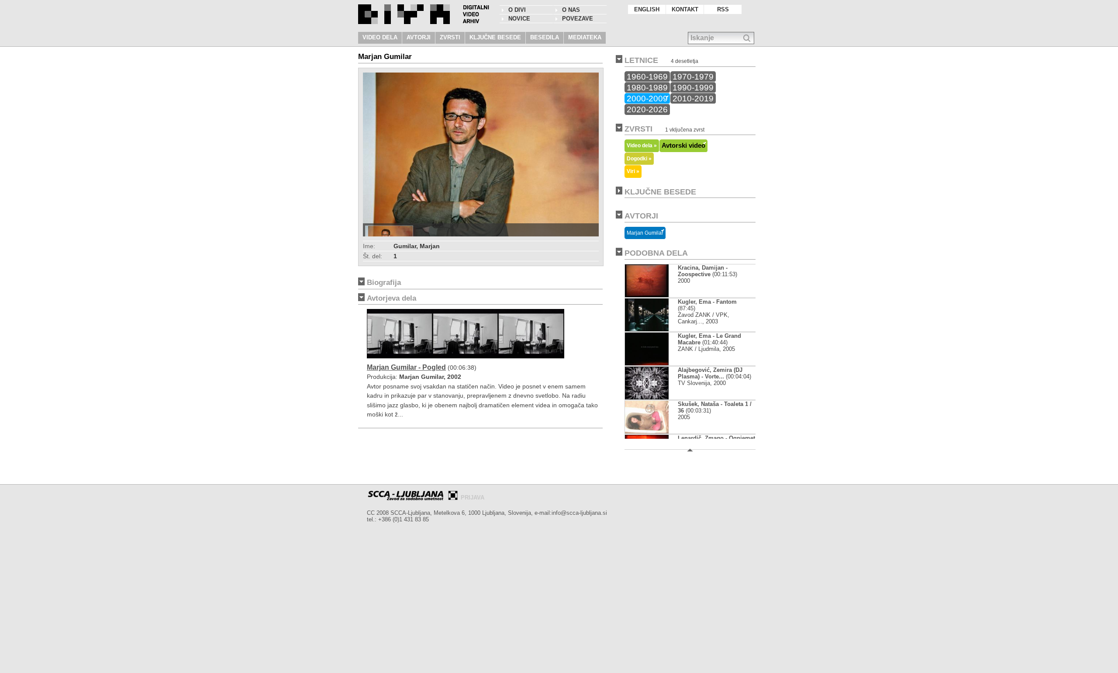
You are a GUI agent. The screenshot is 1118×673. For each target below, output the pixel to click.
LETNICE (641, 60)
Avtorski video (683, 145)
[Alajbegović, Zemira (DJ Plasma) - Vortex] (647, 397)
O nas (571, 10)
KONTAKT (685, 9)
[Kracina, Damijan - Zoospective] (647, 295)
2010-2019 (693, 98)
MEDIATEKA (584, 37)
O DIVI (517, 10)
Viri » (633, 171)
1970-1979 (693, 76)
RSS (723, 9)
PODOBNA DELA (656, 253)
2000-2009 (647, 98)
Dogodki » (639, 158)
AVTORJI (419, 37)
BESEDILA (544, 37)
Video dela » (642, 145)
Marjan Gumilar (645, 233)
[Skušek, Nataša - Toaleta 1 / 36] (647, 431)
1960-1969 (647, 76)
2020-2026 (647, 109)
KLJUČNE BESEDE (495, 37)
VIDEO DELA (379, 37)
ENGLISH (646, 9)
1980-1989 (647, 87)
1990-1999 (693, 87)
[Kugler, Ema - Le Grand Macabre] (647, 363)
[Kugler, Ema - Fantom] (654, 329)
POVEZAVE (577, 18)
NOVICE (519, 18)
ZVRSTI (450, 37)
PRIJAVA (472, 497)
